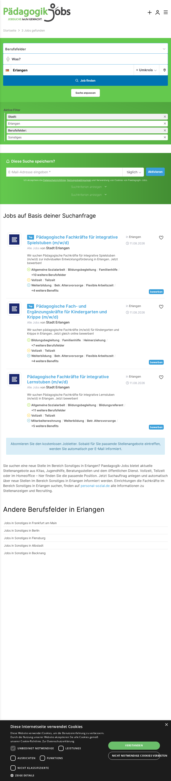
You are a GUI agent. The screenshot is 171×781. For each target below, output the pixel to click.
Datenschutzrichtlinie (54, 180)
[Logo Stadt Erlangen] (14, 239)
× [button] (166, 724)
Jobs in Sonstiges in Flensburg (24, 538)
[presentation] (149, 12)
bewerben (156, 291)
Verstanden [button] (134, 745)
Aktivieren (155, 171)
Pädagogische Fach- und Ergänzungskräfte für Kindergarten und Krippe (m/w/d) (67, 312)
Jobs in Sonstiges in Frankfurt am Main (30, 523)
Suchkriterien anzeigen (86, 186)
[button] (163, 69)
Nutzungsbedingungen (79, 180)
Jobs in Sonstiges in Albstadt (23, 545)
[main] (85, 294)
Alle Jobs (33, 248)
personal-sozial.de (95, 486)
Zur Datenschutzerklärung (58, 741)
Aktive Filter (12, 110)
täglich (132, 172)
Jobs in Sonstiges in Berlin (21, 530)
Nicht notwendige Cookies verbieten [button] (136, 755)
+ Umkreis (144, 70)
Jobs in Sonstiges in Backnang (25, 553)
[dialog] (85, 750)
